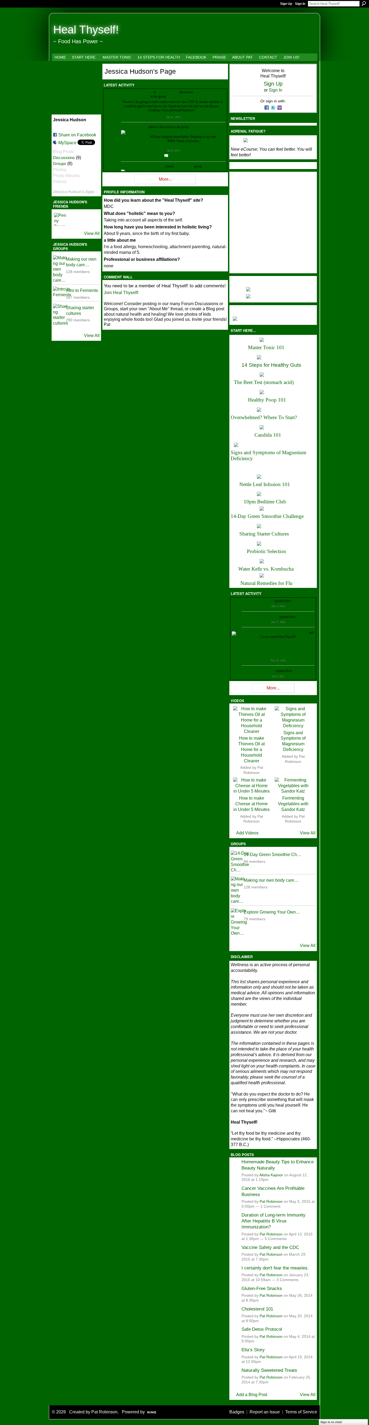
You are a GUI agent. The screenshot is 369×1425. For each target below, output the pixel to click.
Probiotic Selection (266, 551)
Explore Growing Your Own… (272, 912)
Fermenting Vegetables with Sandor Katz (293, 804)
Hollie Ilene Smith (254, 632)
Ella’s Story (253, 1349)
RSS (106, 182)
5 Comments (276, 1239)
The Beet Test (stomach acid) (264, 382)
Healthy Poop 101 (267, 400)
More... (165, 179)
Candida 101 (267, 435)
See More (183, 145)
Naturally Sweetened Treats (269, 1370)
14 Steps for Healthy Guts (271, 365)
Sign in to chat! (331, 1422)
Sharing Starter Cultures (264, 534)
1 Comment (270, 1206)
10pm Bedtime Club (265, 501)
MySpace (67, 142)
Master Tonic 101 (266, 347)
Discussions (64, 157)
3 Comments (287, 1280)
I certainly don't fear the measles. (275, 1268)
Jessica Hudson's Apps (74, 191)
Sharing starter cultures (181, 96)
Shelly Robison (265, 671)
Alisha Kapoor (271, 1175)
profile (296, 601)
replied (148, 92)
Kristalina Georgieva (265, 617)
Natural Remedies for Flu (266, 583)
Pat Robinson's (183, 166)
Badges (236, 1412)
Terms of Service (301, 1412)
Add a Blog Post (251, 1394)
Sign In (300, 4)
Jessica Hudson (138, 127)
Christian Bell (265, 601)
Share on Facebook (77, 135)
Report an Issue (265, 1412)
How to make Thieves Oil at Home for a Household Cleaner (251, 749)
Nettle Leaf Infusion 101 (264, 484)
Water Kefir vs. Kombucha (266, 569)
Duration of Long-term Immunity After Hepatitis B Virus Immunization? (273, 1221)
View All (92, 233)
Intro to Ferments (82, 290)
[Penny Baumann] (60, 219)
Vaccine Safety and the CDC (270, 1247)
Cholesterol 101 (257, 1309)
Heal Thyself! (86, 29)
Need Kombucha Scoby (209, 92)
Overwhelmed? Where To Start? (264, 417)
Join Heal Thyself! (121, 292)
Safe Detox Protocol (261, 1329)
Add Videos (247, 833)
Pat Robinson (271, 1202)
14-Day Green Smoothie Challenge (267, 516)
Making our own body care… (271, 880)
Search (364, 3)
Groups (59, 163)
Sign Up (286, 4)
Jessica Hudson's (168, 92)
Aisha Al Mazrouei (279, 632)
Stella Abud (300, 632)
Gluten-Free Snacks (261, 1288)
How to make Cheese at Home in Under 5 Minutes (251, 804)
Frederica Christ (133, 92)
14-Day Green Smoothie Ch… (272, 854)
